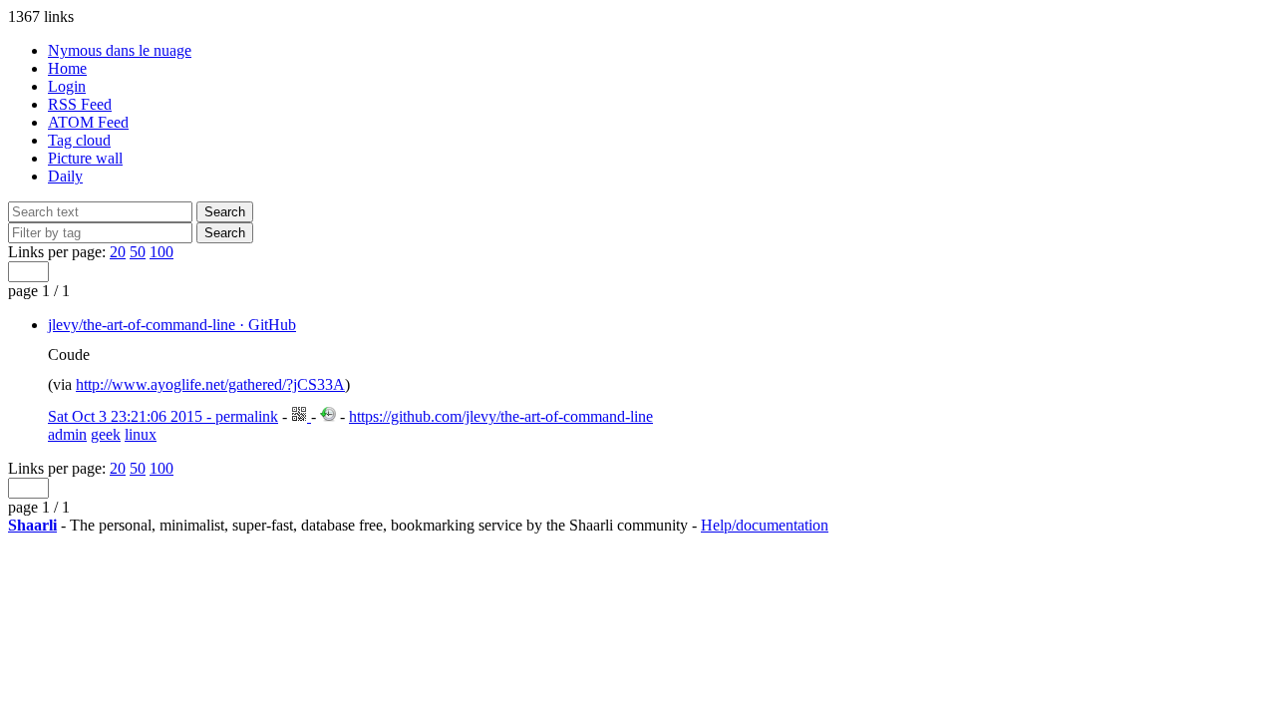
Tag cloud (79, 140)
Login (67, 86)
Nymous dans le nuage (119, 50)
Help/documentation (764, 525)
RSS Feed (80, 104)
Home (67, 68)
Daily (65, 176)
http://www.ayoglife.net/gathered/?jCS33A (210, 384)
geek (106, 434)
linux (141, 434)
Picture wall (85, 158)
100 (161, 251)
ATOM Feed (88, 122)
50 (138, 251)
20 (118, 251)
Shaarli (32, 525)
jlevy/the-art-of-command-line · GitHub (172, 324)
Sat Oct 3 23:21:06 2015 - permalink (163, 416)
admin (67, 434)
